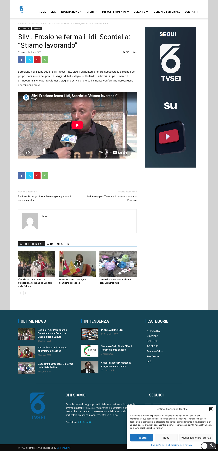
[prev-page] (20, 293)
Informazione (69, 11)
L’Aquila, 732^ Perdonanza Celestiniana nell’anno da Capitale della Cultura (35, 283)
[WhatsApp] (45, 59)
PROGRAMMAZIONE (112, 330)
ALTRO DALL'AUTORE (58, 244)
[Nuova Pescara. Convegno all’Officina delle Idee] (77, 264)
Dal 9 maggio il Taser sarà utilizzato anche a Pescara (112, 198)
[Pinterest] (37, 59)
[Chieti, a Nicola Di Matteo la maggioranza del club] (89, 367)
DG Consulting (63, 447)
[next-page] (26, 293)
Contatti (191, 11)
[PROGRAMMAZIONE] (89, 334)
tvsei (23, 52)
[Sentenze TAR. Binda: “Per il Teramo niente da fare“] (89, 351)
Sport (91, 11)
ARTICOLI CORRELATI (31, 244)
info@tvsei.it (85, 422)
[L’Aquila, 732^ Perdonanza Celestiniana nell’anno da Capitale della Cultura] (36, 264)
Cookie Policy (157, 445)
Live (53, 11)
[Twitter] (29, 59)
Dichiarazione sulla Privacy (179, 445)
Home (42, 11)
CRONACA (48, 23)
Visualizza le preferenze (196, 437)
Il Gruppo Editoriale (166, 11)
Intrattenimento (114, 11)
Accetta (142, 437)
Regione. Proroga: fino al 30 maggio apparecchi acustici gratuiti (44, 198)
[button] (211, 409)
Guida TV (139, 11)
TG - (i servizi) (33, 23)
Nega (166, 437)
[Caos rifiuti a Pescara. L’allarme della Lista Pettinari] (118, 264)
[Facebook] (21, 59)
